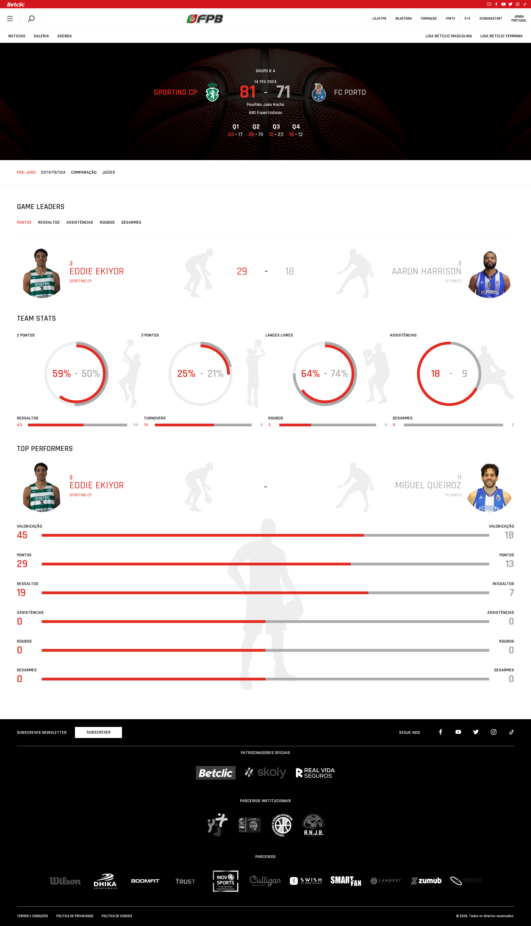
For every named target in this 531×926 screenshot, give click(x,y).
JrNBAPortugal (519, 18)
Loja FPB (379, 18)
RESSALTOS (49, 222)
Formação (429, 18)
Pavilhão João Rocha (265, 104)
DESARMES (131, 222)
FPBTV (450, 18)
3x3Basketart (490, 18)
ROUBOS (107, 222)
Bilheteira (403, 18)
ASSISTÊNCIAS (79, 222)
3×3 (467, 18)
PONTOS (24, 222)
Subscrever (99, 732)
